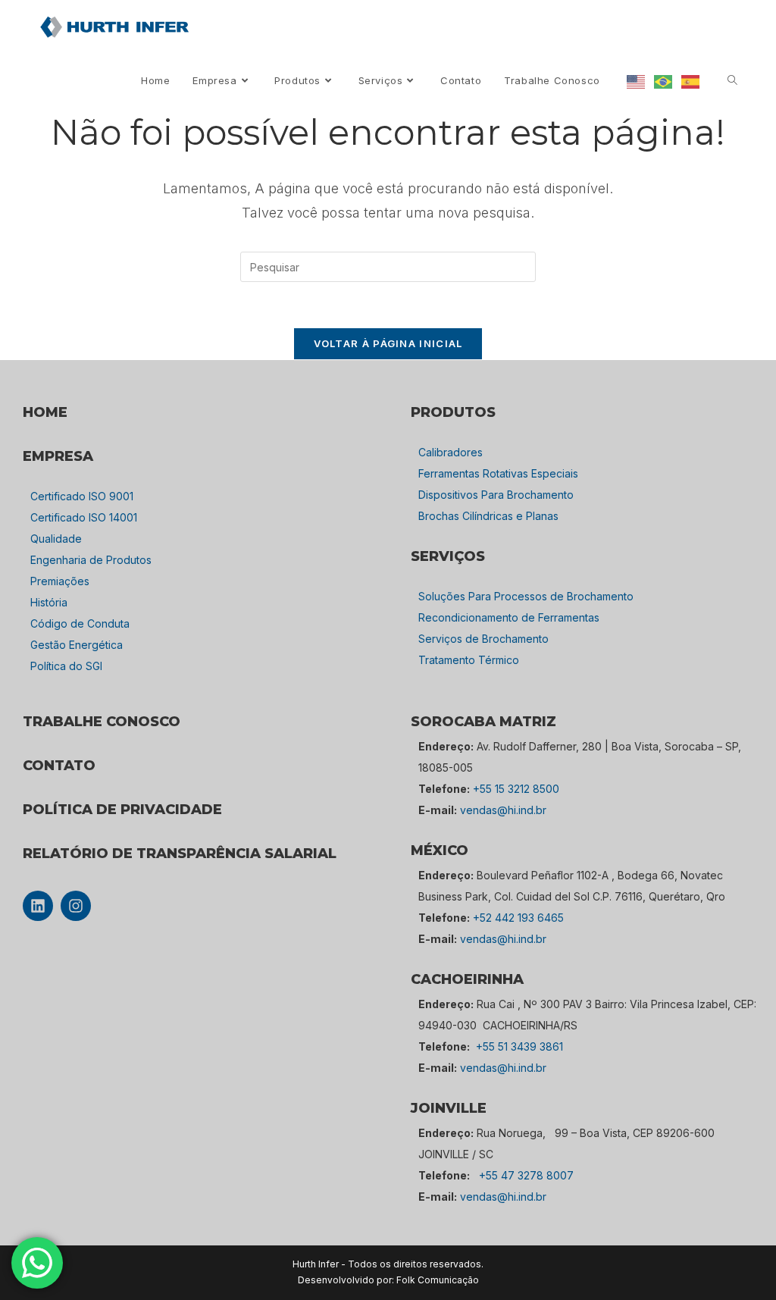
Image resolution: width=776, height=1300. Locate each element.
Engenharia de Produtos (91, 559)
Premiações (59, 581)
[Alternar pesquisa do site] (732, 81)
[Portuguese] (663, 80)
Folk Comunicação (437, 1280)
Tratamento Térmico (468, 659)
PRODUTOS (453, 412)
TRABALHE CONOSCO (101, 721)
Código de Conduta (80, 623)
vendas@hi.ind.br (503, 809)
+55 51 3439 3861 (519, 1046)
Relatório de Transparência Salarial (179, 853)
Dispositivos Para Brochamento (496, 494)
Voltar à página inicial (388, 343)
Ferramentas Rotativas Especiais (498, 473)
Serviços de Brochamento (483, 638)
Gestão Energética (76, 644)
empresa (58, 456)
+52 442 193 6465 (518, 917)
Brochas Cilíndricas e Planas (488, 515)
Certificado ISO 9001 (81, 496)
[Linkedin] (38, 906)
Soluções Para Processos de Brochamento (526, 596)
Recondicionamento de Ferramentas (508, 617)
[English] (636, 80)
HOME (45, 412)
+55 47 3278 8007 (526, 1175)
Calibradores (450, 452)
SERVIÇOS (448, 556)
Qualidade (56, 538)
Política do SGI (66, 665)
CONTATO (59, 765)
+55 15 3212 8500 (516, 788)
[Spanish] (691, 80)
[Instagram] (76, 906)
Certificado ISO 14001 (83, 517)
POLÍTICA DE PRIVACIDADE (122, 809)
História (48, 602)
